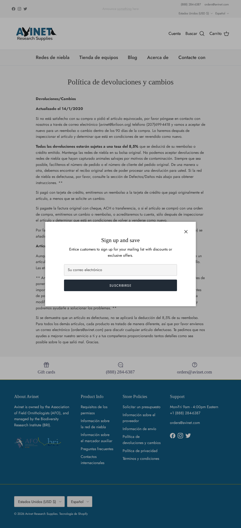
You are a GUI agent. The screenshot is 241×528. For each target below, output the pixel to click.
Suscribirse (120, 285)
